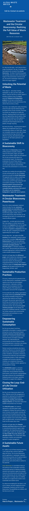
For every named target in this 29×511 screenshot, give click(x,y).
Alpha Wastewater (7, 465)
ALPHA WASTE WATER (10, 3)
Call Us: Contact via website (14, 11)
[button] (10, 6)
